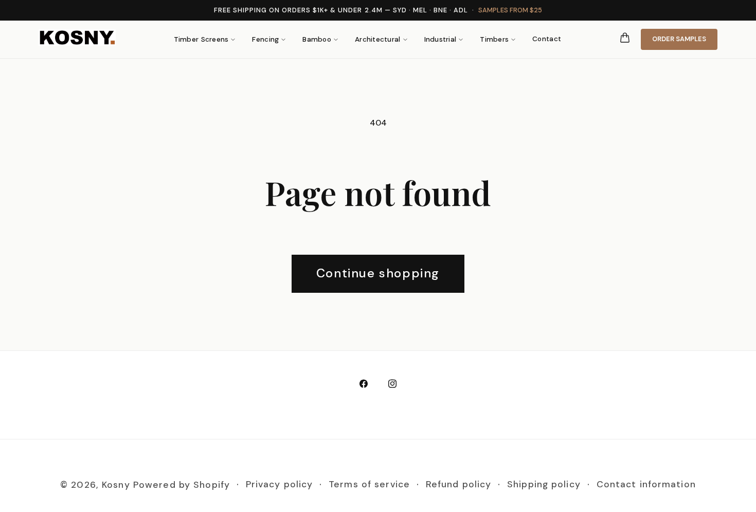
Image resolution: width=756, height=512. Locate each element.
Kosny (116, 484)
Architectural (378, 39)
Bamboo (316, 39)
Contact (546, 38)
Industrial (440, 39)
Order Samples (679, 38)
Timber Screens (201, 39)
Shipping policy (544, 484)
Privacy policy (279, 484)
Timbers (494, 39)
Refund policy (459, 484)
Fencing (265, 39)
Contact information (646, 484)
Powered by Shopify (181, 484)
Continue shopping (378, 273)
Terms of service (369, 484)
